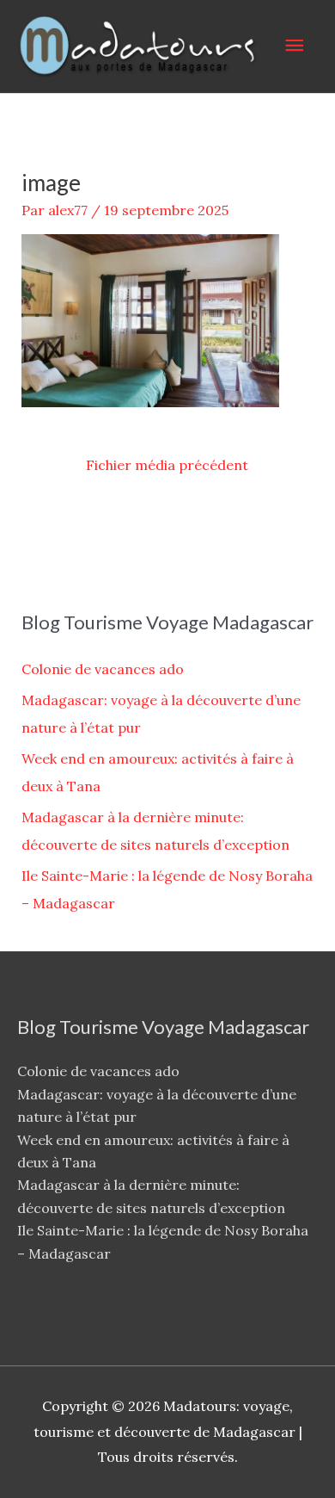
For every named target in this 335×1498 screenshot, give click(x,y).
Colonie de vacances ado (102, 669)
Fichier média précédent (167, 465)
